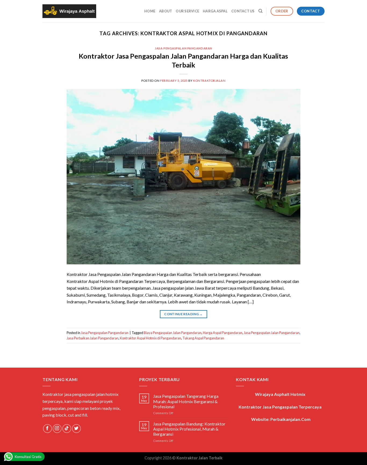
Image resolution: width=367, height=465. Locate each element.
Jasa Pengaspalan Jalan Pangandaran (272, 333)
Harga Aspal (215, 11)
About (165, 11)
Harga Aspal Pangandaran (222, 333)
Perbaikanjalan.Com (290, 419)
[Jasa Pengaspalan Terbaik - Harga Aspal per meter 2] (69, 11)
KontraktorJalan (209, 80)
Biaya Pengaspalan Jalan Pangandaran (173, 333)
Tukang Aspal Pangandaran (203, 338)
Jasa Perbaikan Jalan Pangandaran (92, 338)
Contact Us (243, 11)
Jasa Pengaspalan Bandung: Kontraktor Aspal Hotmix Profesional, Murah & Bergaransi (189, 428)
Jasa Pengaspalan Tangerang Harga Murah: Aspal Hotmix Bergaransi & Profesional (185, 401)
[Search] (260, 11)
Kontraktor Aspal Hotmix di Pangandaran (150, 338)
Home (149, 11)
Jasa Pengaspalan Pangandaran (183, 48)
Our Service (187, 11)
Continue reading (183, 314)
